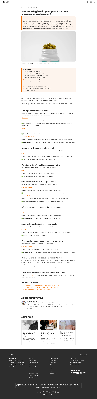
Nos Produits (23, 1)
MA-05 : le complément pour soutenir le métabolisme (37, 289)
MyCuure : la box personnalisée (16, 360)
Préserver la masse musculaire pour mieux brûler (37, 84)
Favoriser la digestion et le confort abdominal (36, 75)
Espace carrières (53, 373)
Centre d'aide (53, 360)
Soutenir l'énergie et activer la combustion (36, 82)
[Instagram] (81, 354)
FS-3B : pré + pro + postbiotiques (16, 362)
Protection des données (75, 362)
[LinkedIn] (87, 354)
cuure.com (33, 275)
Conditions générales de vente (77, 360)
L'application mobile (33, 373)
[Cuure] (12, 354)
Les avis (31, 369)
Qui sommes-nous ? (33, 362)
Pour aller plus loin (30, 90)
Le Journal (24, 7)
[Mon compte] (94, 2)
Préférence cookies (74, 364)
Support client (53, 362)
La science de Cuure (33, 364)
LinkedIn (30, 308)
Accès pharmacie (53, 369)
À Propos (31, 1)
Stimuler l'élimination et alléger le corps (35, 77)
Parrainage (31, 377)
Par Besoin (15, 1)
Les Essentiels (12, 369)
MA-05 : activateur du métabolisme (17, 364)
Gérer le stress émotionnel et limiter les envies (36, 79)
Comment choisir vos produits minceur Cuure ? (37, 86)
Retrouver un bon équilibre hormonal (35, 73)
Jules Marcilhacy (29, 63)
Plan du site (72, 366)
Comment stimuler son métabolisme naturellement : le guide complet (41, 285)
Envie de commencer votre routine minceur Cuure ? (38, 88)
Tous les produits (12, 371)
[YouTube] (84, 354)
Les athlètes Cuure (33, 366)
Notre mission (32, 360)
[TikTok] (82, 354)
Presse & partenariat (54, 366)
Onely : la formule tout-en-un (15, 366)
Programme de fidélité (34, 375)
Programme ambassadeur (55, 371)
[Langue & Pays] (88, 2)
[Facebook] (86, 354)
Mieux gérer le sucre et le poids (33, 71)
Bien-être (30, 7)
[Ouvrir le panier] (91, 2)
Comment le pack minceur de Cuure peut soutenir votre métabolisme (41, 287)
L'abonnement (32, 371)
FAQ (51, 364)
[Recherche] (85, 2)
